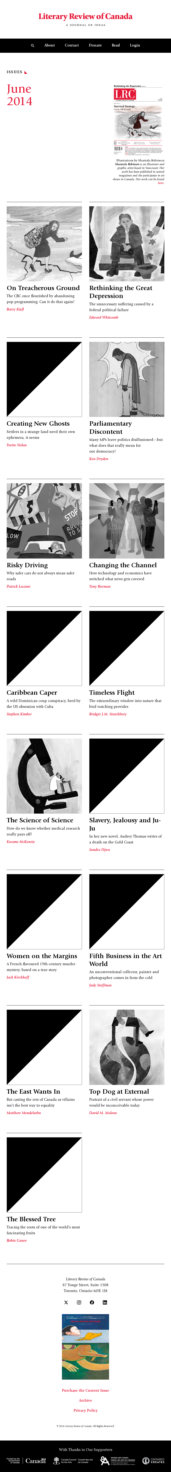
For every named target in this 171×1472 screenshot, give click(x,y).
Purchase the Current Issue (85, 1391)
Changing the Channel (123, 565)
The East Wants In (33, 1092)
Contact (72, 46)
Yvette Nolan (17, 445)
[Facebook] (92, 1302)
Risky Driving (27, 565)
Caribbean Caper (32, 693)
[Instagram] (79, 1302)
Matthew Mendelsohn (24, 1113)
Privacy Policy (86, 1411)
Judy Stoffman (100, 986)
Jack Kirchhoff (18, 978)
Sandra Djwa (99, 850)
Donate (95, 46)
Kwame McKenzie (21, 842)
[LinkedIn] (105, 1302)
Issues (15, 72)
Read (116, 46)
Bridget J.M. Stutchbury (108, 714)
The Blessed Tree (31, 1220)
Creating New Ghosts (38, 424)
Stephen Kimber (19, 714)
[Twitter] (66, 1302)
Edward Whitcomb (103, 318)
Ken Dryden (98, 459)
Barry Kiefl (15, 310)
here (160, 183)
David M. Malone (103, 1113)
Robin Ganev (17, 1241)
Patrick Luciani (18, 587)
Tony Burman (100, 587)
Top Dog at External (119, 1092)
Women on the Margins (42, 956)
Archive (85, 1401)
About (49, 46)
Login (135, 46)
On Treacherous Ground (43, 288)
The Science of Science (40, 821)
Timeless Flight (112, 693)
